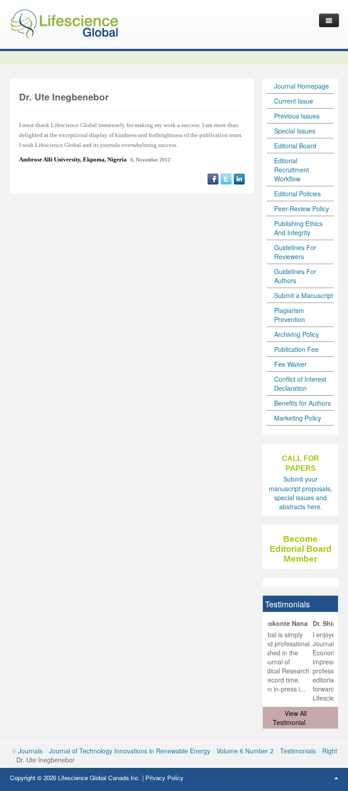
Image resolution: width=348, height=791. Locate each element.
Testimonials (298, 750)
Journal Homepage (301, 85)
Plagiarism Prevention (289, 315)
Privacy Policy (164, 777)
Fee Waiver (290, 364)
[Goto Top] (336, 777)
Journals (30, 750)
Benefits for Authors (302, 402)
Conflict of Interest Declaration (300, 383)
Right (329, 750)
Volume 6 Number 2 (245, 750)
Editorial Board (295, 145)
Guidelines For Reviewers (295, 252)
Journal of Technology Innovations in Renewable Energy (129, 750)
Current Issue (293, 100)
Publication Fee (296, 349)
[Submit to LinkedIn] (239, 178)
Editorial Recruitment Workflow (291, 169)
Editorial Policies (297, 193)
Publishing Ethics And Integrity (298, 228)
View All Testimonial (290, 718)
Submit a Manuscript (303, 295)
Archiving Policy (296, 334)
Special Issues (294, 130)
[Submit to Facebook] (213, 178)
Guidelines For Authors (295, 276)
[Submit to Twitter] (226, 178)
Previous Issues (296, 115)
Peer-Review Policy (301, 208)
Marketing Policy (297, 417)
